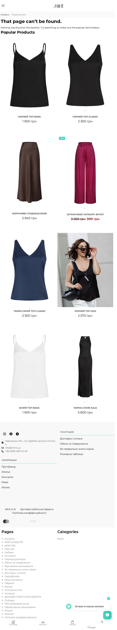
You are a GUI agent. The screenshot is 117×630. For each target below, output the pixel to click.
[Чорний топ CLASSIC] (85, 75)
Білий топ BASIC (29, 407)
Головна (5, 15)
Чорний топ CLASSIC (85, 116)
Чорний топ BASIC (29, 116)
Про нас (9, 548)
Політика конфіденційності (21, 617)
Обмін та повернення (17, 562)
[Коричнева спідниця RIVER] (29, 172)
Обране (9, 583)
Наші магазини (14, 579)
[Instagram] (5, 434)
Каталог (9, 614)
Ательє (8, 586)
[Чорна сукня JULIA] (85, 367)
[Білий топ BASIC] (29, 367)
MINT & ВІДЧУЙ (14, 542)
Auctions (9, 538)
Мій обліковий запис (17, 603)
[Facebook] (11, 434)
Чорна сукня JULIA (85, 407)
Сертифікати (12, 576)
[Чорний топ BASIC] (29, 75)
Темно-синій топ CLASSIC (29, 311)
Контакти (10, 555)
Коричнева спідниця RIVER (29, 213)
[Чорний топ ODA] (85, 270)
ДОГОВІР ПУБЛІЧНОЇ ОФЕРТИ (23, 596)
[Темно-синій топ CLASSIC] (29, 270)
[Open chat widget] (107, 615)
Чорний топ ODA (85, 311)
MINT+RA (10, 545)
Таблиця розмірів (15, 559)
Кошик (9, 610)
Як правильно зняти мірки (20, 569)
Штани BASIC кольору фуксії (85, 214)
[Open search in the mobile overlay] (102, 622)
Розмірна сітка (13, 590)
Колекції (10, 593)
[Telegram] (17, 434)
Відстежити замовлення (19, 566)
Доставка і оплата (15, 572)
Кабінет (9, 552)
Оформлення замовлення (20, 607)
